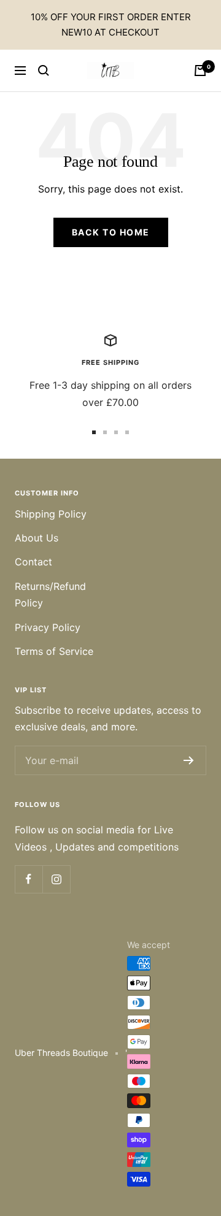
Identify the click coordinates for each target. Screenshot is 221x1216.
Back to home (111, 232)
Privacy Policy (47, 627)
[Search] (43, 70)
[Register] (189, 760)
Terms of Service (54, 651)
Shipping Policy (51, 514)
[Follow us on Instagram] (56, 879)
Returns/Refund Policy (50, 594)
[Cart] (200, 70)
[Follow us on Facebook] (28, 879)
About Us (36, 538)
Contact (33, 562)
